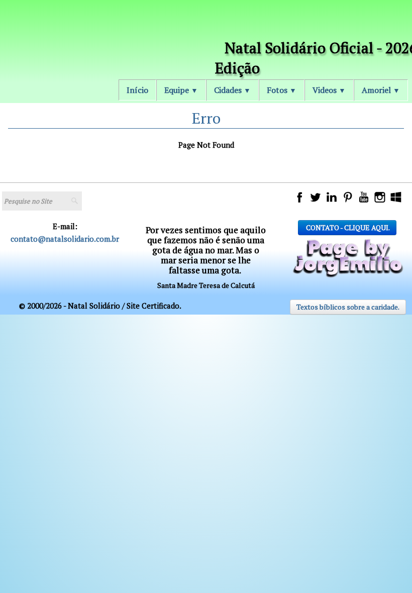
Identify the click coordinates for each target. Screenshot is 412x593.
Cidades (232, 89)
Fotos (281, 89)
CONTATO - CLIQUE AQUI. (347, 227)
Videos (329, 89)
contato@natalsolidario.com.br (65, 239)
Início (137, 89)
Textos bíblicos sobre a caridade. (347, 307)
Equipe (181, 89)
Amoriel (381, 89)
